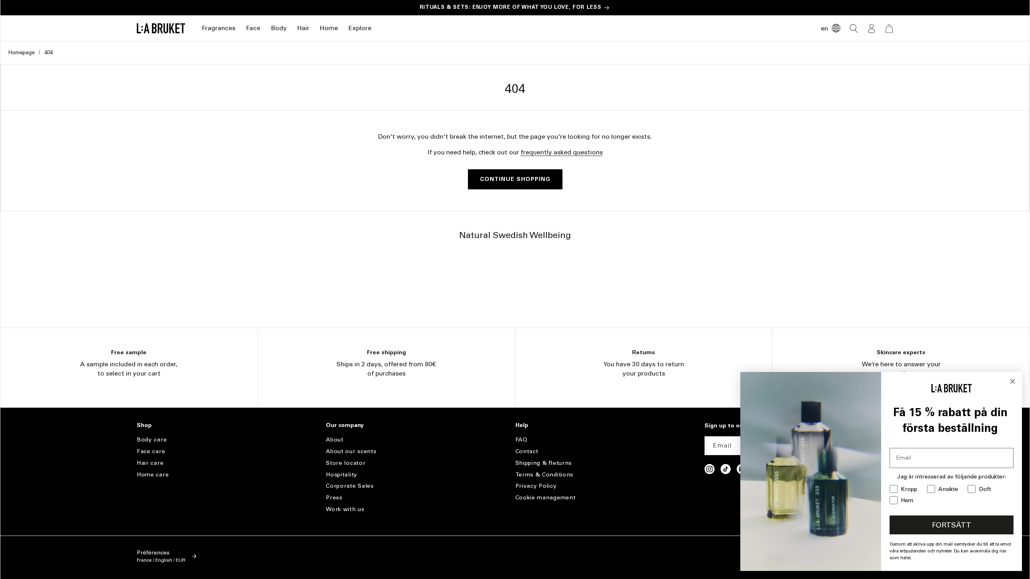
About (335, 440)
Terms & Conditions (544, 474)
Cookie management (545, 497)
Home (329, 28)
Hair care (150, 463)
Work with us (345, 509)
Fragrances (218, 28)
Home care (153, 474)
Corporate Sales (350, 485)
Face (253, 28)
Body (279, 28)
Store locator (345, 463)
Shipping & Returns (543, 463)
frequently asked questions (562, 152)
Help (521, 425)
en (824, 28)
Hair (303, 28)
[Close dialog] (1012, 381)
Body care (152, 440)
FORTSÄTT (951, 525)
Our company (345, 425)
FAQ (521, 440)
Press (334, 497)
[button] (218, 28)
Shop (144, 425)
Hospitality (341, 474)
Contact (526, 451)
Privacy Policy (536, 485)
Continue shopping (515, 179)
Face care (151, 451)
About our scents (351, 451)
